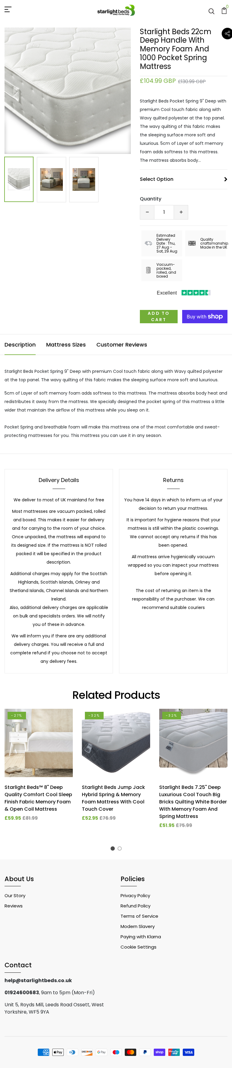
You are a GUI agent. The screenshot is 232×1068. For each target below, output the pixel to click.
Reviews (14, 906)
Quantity (150, 198)
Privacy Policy (135, 895)
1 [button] (113, 849)
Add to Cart (159, 316)
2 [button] (121, 849)
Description (20, 344)
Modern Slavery (138, 926)
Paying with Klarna (141, 936)
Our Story (15, 895)
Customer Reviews (121, 344)
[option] (68, 91)
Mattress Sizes (66, 344)
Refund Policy (135, 906)
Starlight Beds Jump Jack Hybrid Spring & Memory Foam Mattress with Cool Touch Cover (113, 798)
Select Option (156, 179)
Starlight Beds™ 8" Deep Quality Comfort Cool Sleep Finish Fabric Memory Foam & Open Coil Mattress (38, 798)
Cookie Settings (138, 947)
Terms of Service (139, 916)
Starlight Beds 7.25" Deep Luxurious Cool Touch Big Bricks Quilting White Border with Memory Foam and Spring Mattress (193, 802)
